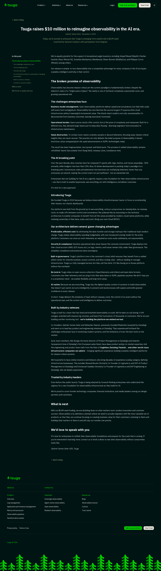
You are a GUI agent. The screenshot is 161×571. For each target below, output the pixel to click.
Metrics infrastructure (15, 510)
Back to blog (19, 20)
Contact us (49, 488)
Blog (84, 499)
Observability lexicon (90, 503)
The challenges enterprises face (23, 64)
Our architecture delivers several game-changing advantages (29, 75)
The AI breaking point (20, 67)
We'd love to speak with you (22, 91)
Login (112, 5)
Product (40, 5)
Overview (10, 499)
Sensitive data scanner (15, 518)
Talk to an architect (127, 5)
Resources (82, 5)
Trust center (86, 510)
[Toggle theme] (154, 5)
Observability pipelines (15, 514)
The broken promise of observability (26, 61)
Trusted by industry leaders (22, 83)
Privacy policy (12, 528)
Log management (13, 503)
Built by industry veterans (21, 79)
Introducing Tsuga (19, 71)
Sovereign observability (53, 499)
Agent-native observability (55, 503)
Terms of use (24, 528)
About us (69, 5)
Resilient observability (53, 510)
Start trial (145, 5)
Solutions (55, 5)
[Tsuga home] (10, 5)
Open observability (52, 507)
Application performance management (21, 507)
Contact (85, 507)
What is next (16, 87)
